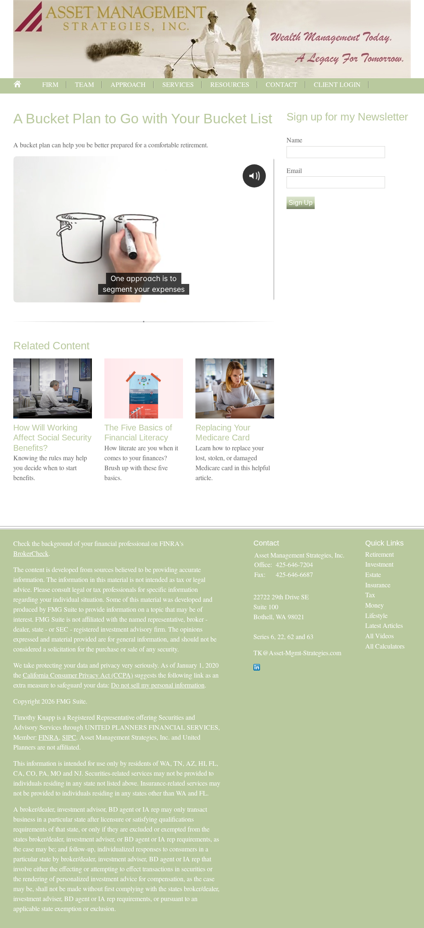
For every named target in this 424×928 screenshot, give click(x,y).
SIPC (69, 737)
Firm (50, 84)
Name (294, 139)
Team (84, 84)
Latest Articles (384, 625)
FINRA (49, 737)
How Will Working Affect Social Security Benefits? (52, 437)
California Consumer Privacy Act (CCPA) (78, 675)
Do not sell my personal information (158, 684)
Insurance (377, 584)
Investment (379, 564)
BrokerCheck (30, 553)
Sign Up (301, 202)
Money (374, 605)
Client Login (337, 84)
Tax (370, 594)
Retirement (379, 554)
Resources (229, 84)
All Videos (379, 635)
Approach (128, 84)
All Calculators (385, 646)
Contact (281, 84)
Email (294, 170)
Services (178, 84)
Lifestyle (376, 615)
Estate (373, 574)
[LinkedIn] (256, 668)
